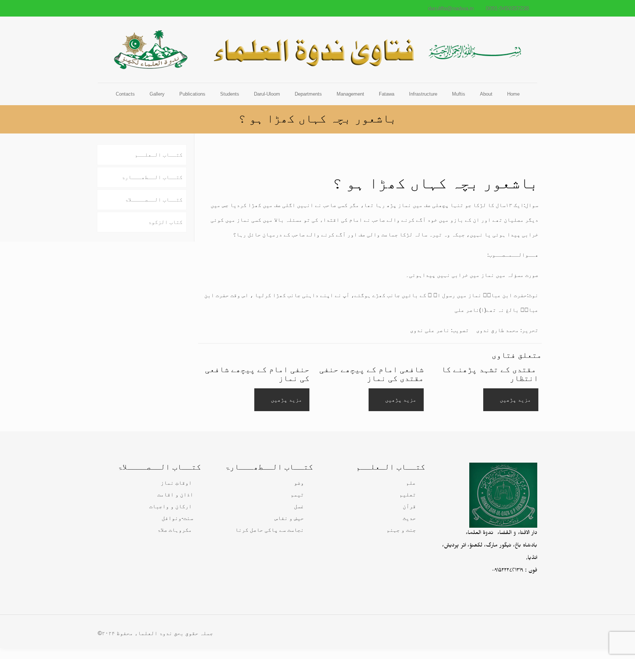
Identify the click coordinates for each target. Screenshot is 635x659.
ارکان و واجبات (170, 506)
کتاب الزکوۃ (165, 222)
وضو (299, 483)
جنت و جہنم (401, 530)
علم (411, 483)
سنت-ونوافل (177, 518)
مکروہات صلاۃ (174, 530)
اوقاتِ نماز (176, 483)
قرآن (409, 506)
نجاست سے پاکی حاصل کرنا (269, 530)
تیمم (297, 494)
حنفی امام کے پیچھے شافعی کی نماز (257, 374)
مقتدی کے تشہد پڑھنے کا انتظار (489, 374)
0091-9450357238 (507, 8)
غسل (299, 506)
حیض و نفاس (289, 518)
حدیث (409, 518)
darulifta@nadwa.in (451, 8)
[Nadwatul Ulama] (317, 50)
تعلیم (407, 494)
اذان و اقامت (175, 494)
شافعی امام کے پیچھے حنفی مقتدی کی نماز (371, 374)
